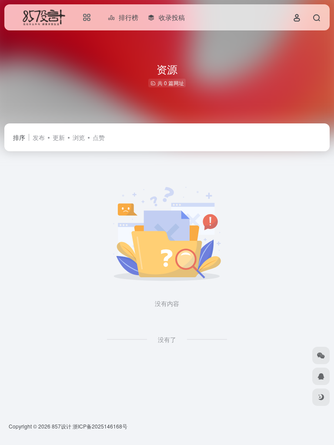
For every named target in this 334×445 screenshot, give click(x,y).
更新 (59, 137)
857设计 (61, 426)
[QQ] (321, 376)
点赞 (99, 137)
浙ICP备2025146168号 (100, 426)
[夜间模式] (321, 397)
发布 (39, 137)
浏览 (79, 137)
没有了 (167, 339)
